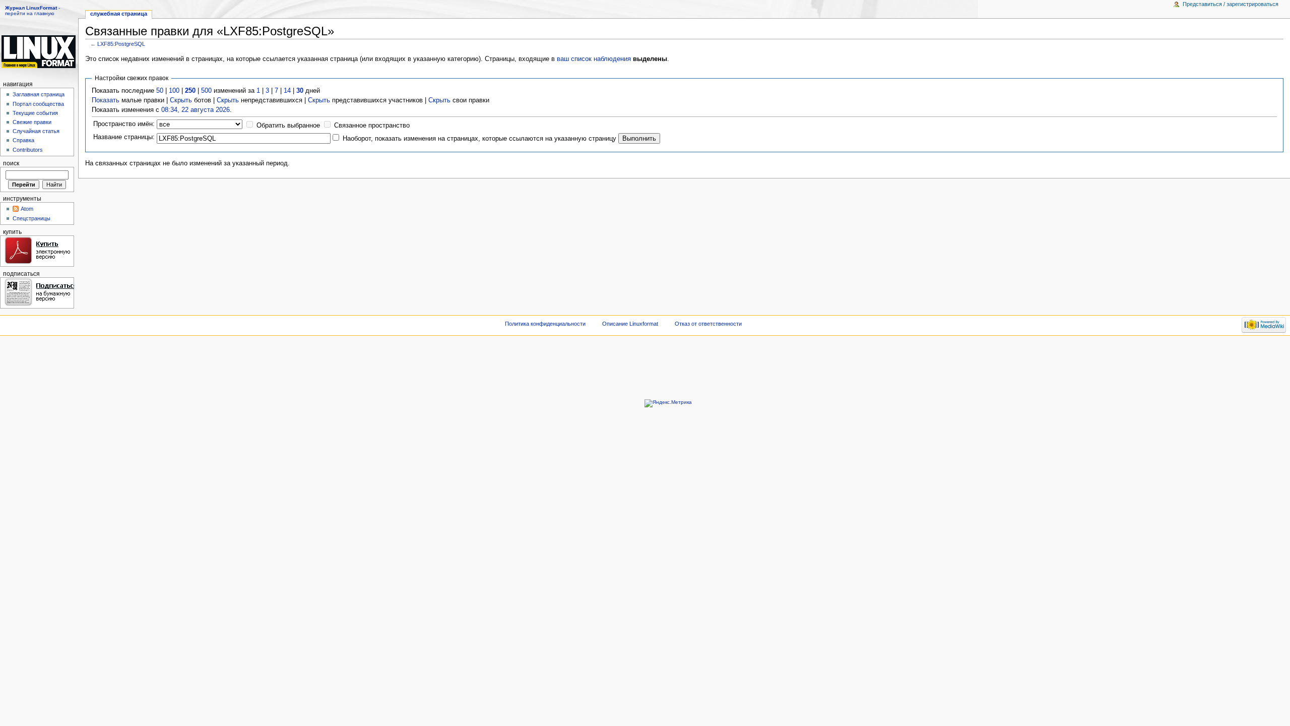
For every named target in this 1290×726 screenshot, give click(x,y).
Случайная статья (36, 131)
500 (206, 90)
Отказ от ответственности (708, 324)
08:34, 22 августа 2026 (195, 109)
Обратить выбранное (288, 125)
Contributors (28, 150)
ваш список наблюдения (594, 59)
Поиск (11, 163)
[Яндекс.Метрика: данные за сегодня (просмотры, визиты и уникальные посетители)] (668, 403)
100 (174, 90)
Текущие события (35, 113)
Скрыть (181, 100)
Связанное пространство (372, 125)
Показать (105, 100)
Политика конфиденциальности (545, 324)
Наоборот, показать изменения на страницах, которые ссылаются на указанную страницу (479, 138)
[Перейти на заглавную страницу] (39, 51)
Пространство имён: (124, 124)
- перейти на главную (32, 10)
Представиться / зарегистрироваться (1230, 4)
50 (159, 90)
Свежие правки (32, 122)
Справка (23, 140)
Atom (27, 209)
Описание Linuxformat (630, 324)
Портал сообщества (38, 104)
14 (287, 90)
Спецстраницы (31, 218)
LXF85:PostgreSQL (121, 44)
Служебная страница (118, 14)
